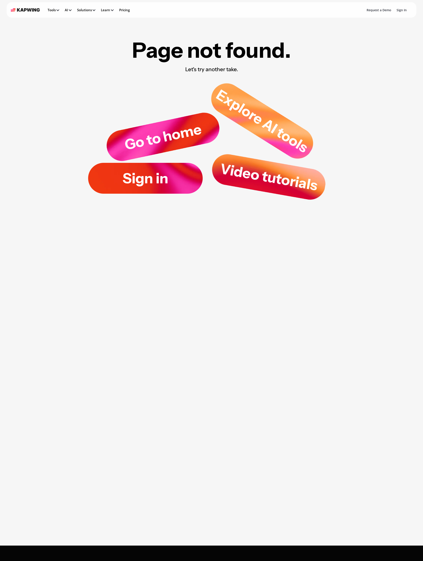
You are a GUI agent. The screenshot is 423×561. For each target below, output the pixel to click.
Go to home (163, 136)
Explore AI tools (262, 121)
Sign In (402, 10)
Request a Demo (379, 10)
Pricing (124, 10)
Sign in (145, 178)
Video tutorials (269, 177)
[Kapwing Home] (25, 10)
